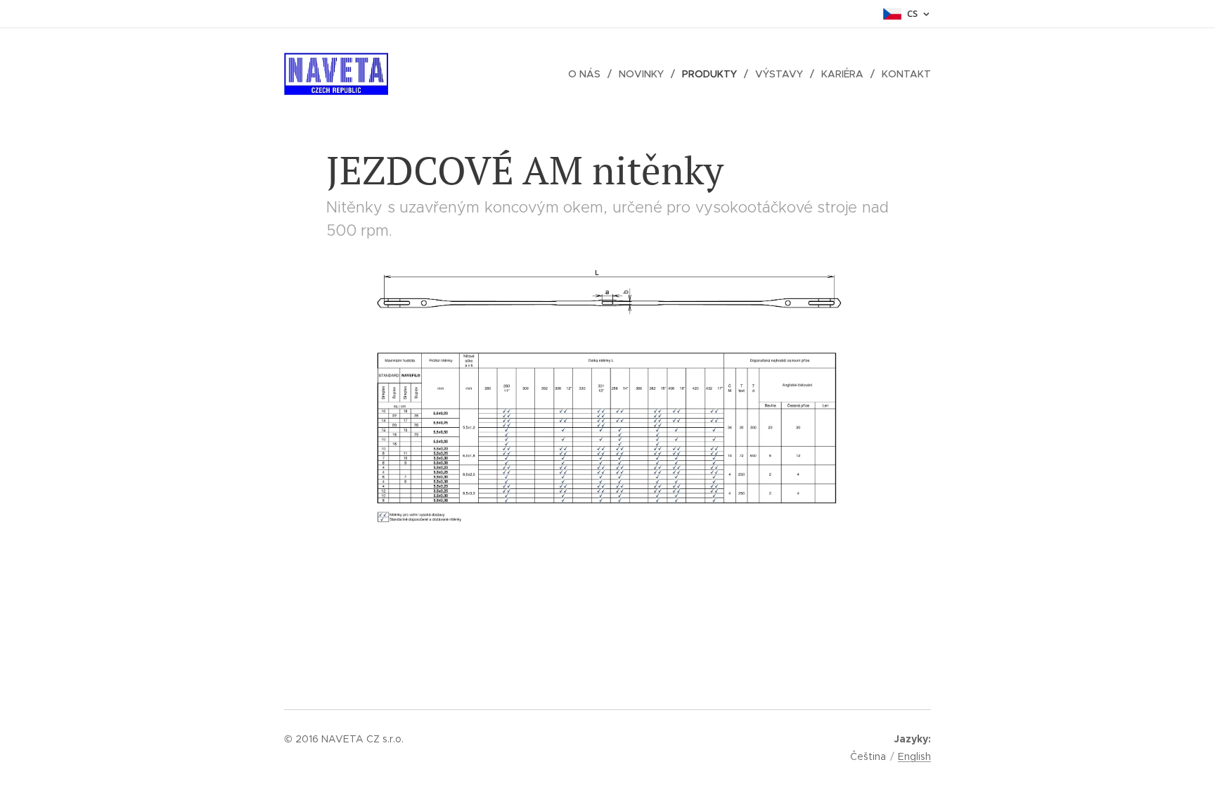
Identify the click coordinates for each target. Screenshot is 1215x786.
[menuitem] (588, 73)
